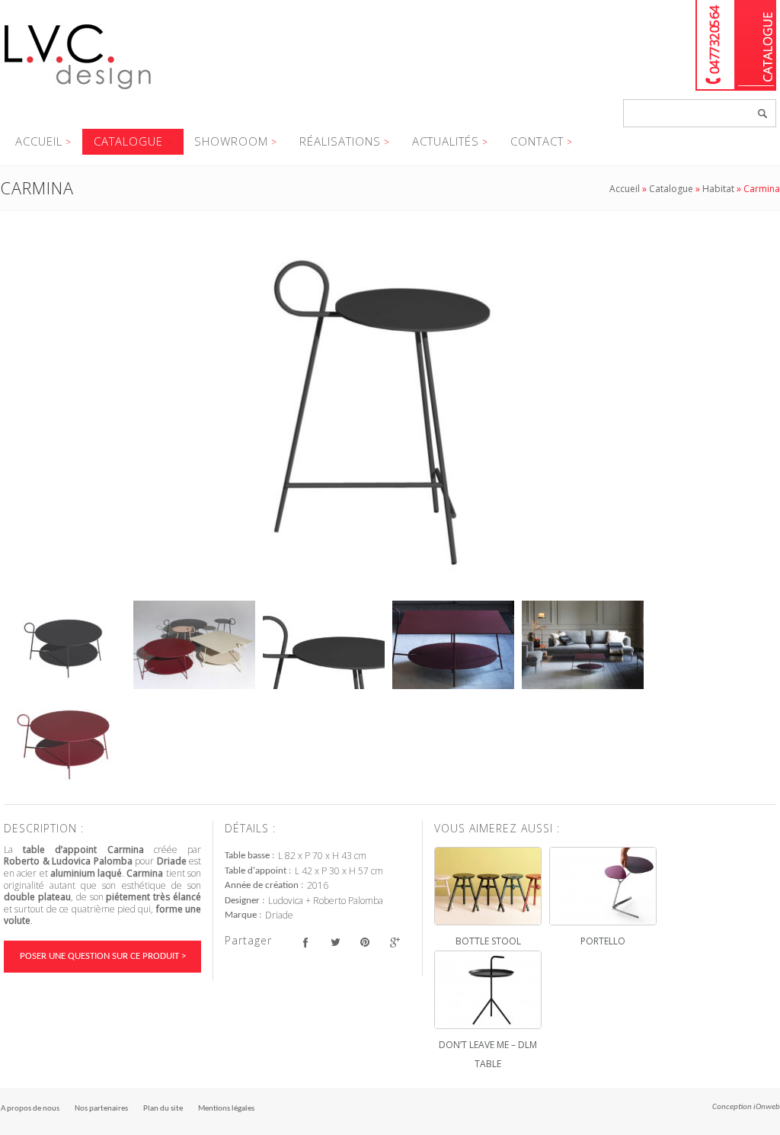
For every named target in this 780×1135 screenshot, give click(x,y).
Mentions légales (226, 1109)
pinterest (364, 943)
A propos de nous (30, 1109)
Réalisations (340, 141)
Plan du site (163, 1109)
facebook (305, 943)
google (394, 943)
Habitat (718, 188)
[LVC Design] (78, 90)
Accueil (38, 141)
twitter (335, 943)
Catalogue (756, 45)
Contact (537, 141)
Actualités (445, 141)
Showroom (231, 141)
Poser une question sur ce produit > (103, 956)
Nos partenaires (101, 1109)
